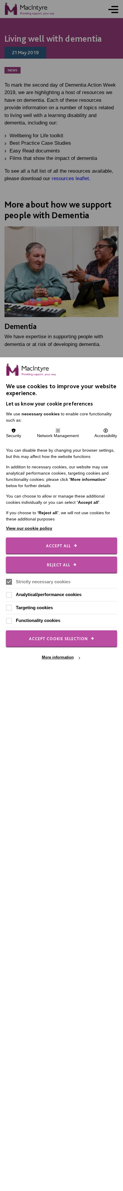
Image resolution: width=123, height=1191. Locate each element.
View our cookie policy (29, 528)
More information (58, 657)
